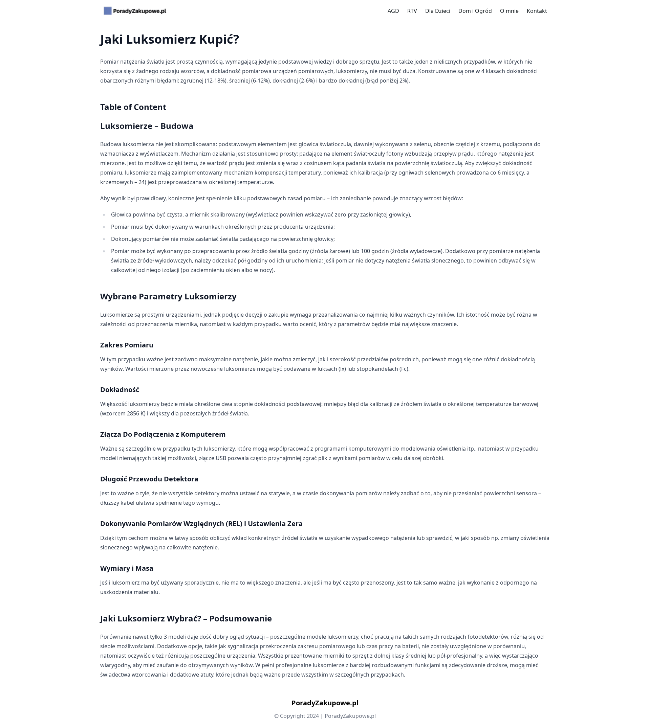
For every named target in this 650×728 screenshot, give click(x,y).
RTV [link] (412, 11)
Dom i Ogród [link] (475, 11)
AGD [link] (393, 11)
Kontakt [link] (537, 11)
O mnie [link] (509, 11)
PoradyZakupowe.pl (325, 702)
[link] (135, 11)
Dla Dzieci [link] (437, 11)
